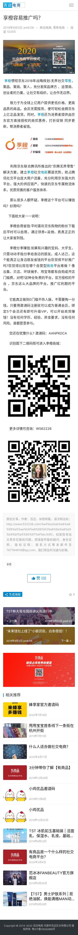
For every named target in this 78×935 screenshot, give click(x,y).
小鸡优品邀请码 (42, 789)
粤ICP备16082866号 (43, 929)
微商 (50, 266)
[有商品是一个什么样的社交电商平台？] (15, 857)
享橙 (7, 81)
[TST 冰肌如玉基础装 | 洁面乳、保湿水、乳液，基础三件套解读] (15, 836)
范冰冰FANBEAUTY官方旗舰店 (51, 875)
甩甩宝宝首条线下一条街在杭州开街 (51, 728)
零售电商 (59, 27)
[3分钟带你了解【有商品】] (15, 772)
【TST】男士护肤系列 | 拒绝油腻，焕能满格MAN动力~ (51, 896)
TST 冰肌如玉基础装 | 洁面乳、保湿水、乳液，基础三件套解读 (51, 833)
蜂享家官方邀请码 (44, 704)
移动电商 (45, 27)
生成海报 (14, 594)
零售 (68, 81)
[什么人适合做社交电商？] (15, 751)
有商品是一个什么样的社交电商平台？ (51, 854)
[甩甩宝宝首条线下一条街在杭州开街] (15, 730)
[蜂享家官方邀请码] (15, 709)
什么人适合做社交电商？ (49, 746)
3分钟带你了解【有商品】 (50, 768)
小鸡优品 (36, 810)
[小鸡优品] (15, 814)
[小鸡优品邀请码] (15, 793)
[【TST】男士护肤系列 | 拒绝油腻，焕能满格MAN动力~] (15, 899)
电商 (44, 172)
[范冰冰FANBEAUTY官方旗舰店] (15, 878)
